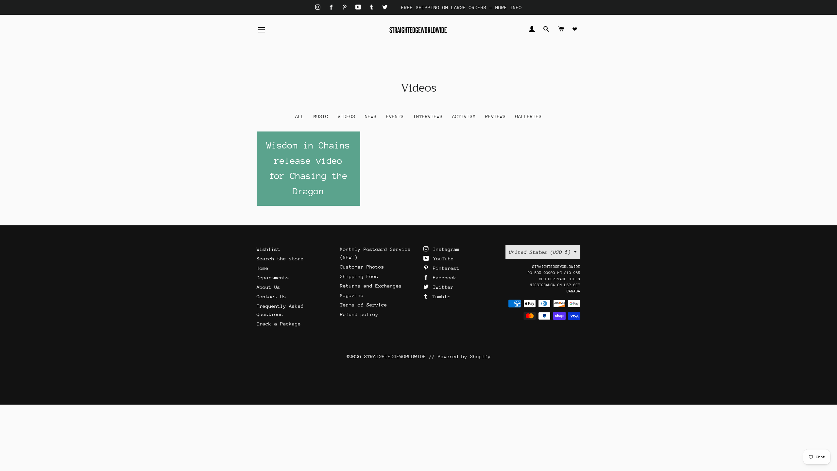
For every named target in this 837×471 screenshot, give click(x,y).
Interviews (428, 116)
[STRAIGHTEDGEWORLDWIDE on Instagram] (319, 7)
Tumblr (440, 296)
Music (321, 116)
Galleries (528, 116)
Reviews (495, 116)
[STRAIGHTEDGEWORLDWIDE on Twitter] (384, 7)
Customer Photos (362, 267)
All (299, 116)
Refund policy (359, 314)
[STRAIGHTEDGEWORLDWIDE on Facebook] (333, 7)
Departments (273, 277)
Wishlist (268, 249)
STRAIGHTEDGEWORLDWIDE (395, 356)
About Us (268, 287)
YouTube (442, 258)
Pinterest (444, 268)
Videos (346, 116)
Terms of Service (363, 304)
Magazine (352, 295)
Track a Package (279, 323)
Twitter (441, 287)
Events (395, 116)
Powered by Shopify (464, 356)
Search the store (280, 258)
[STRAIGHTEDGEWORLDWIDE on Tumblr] (373, 7)
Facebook (443, 277)
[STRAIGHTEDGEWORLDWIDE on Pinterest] (346, 7)
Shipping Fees (359, 276)
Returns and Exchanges (371, 285)
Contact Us (271, 296)
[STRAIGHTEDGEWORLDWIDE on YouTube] (359, 7)
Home (262, 268)
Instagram (444, 249)
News (371, 116)
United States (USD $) (540, 252)
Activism (464, 116)
